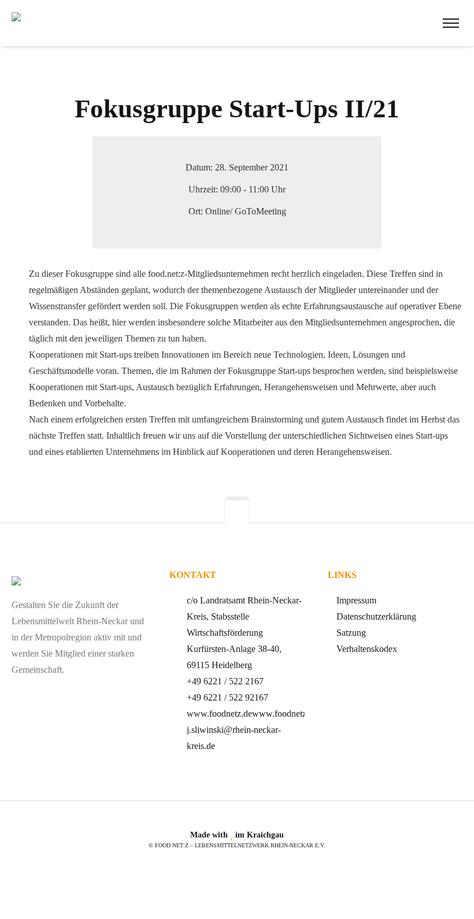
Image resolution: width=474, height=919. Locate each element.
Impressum (356, 600)
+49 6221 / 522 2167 (225, 681)
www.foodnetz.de (219, 713)
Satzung (351, 633)
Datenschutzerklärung (376, 616)
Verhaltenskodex (366, 649)
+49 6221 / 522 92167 (227, 697)
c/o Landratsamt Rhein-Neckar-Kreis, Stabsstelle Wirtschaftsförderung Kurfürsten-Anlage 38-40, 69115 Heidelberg (244, 632)
